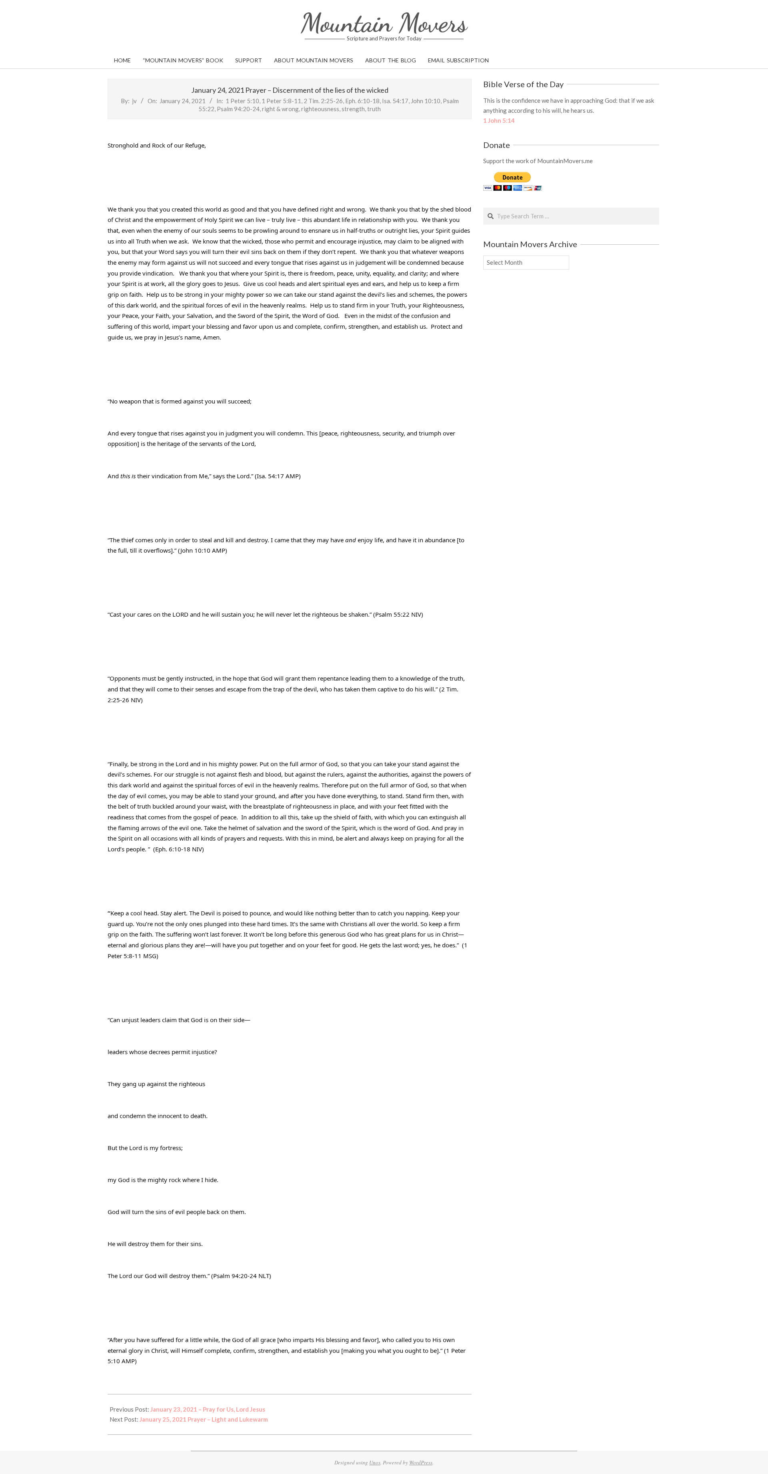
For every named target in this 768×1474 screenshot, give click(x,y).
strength (353, 108)
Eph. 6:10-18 (362, 100)
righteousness (320, 108)
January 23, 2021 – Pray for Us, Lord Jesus (207, 1409)
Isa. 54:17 (395, 100)
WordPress (420, 1462)
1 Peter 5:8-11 (281, 100)
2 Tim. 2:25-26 (323, 100)
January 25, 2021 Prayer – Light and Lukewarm (204, 1419)
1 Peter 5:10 (242, 100)
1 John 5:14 (499, 120)
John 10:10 (425, 100)
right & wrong (280, 108)
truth (374, 108)
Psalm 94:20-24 (238, 108)
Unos (374, 1462)
